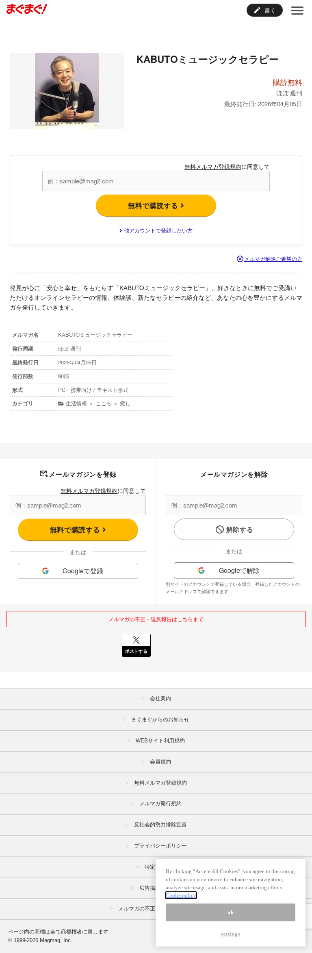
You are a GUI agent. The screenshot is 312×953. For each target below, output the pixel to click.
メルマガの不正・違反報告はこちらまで (156, 619)
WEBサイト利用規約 (160, 741)
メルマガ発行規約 (160, 803)
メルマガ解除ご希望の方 (273, 258)
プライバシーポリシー (160, 846)
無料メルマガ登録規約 (212, 166)
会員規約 (160, 762)
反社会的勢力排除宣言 (160, 825)
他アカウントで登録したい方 (158, 230)
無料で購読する (154, 205)
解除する (240, 529)
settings (230, 934)
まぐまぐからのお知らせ (160, 719)
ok (231, 912)
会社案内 (160, 698)
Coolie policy (181, 895)
